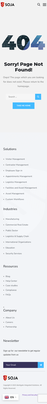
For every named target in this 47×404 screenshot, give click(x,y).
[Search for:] (23, 96)
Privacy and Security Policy (32, 395)
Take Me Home (23, 105)
